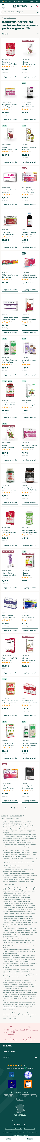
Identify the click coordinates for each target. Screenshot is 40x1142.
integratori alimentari (29, 844)
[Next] (25, 808)
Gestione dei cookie (29, 1129)
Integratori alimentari (10, 18)
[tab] (20, 1046)
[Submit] (37, 12)
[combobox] (20, 12)
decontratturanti (8, 940)
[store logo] (20, 8)
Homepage (4, 815)
